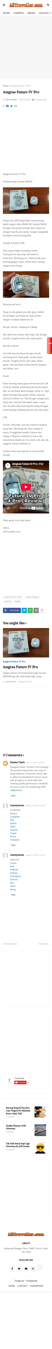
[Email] (15, 106)
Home (6, 85)
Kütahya (14, 873)
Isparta (13, 823)
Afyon (13, 886)
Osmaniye (14, 839)
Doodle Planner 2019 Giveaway (16, 1127)
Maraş (13, 889)
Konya (13, 836)
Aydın (12, 826)
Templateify (31, 1280)
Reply (13, 796)
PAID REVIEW (36, 1286)
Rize (12, 883)
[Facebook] (7, 106)
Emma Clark (17, 762)
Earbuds (7, 601)
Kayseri (13, 813)
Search (48, 5)
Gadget (17, 601)
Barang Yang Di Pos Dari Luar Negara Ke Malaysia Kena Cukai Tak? (18, 1110)
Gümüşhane (15, 876)
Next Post (43, 944)
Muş (12, 820)
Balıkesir (14, 869)
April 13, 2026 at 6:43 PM (35, 762)
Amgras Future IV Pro (20, 85)
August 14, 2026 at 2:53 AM (35, 806)
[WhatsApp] (30, 610)
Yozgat (13, 833)
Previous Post (10, 944)
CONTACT (23, 1286)
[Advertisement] (26, 47)
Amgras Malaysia (32, 597)
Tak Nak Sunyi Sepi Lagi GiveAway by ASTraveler (18, 1145)
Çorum (13, 863)
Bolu (12, 866)
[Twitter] (11, 106)
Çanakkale (15, 816)
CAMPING (18, 12)
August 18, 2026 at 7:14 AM (35, 855)
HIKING (31, 12)
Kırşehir (14, 830)
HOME (6, 12)
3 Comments (41, 99)
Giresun (14, 879)
